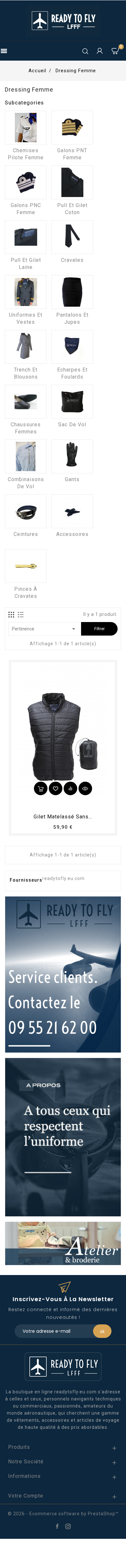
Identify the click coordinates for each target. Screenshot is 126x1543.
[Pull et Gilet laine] (26, 237)
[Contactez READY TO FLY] (63, 974)
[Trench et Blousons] (26, 347)
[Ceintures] (26, 511)
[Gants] (72, 456)
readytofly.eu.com (63, 878)
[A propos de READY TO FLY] (63, 1136)
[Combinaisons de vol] (26, 456)
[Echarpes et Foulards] (72, 347)
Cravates (72, 260)
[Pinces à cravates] (26, 566)
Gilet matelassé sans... (63, 817)
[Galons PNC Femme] (26, 182)
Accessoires (72, 534)
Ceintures (26, 534)
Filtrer (99, 628)
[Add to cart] (40, 788)
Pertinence (45, 629)
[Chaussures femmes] (26, 402)
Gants (72, 479)
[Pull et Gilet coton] (72, 182)
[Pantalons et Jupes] (72, 292)
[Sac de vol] (72, 402)
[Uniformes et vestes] (26, 292)
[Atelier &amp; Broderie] (63, 1243)
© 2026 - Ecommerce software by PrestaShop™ (63, 1513)
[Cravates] (72, 237)
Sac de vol (72, 424)
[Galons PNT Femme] (72, 127)
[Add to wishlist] (55, 788)
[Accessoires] (72, 511)
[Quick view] (85, 788)
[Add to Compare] (70, 788)
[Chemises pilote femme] (26, 127)
